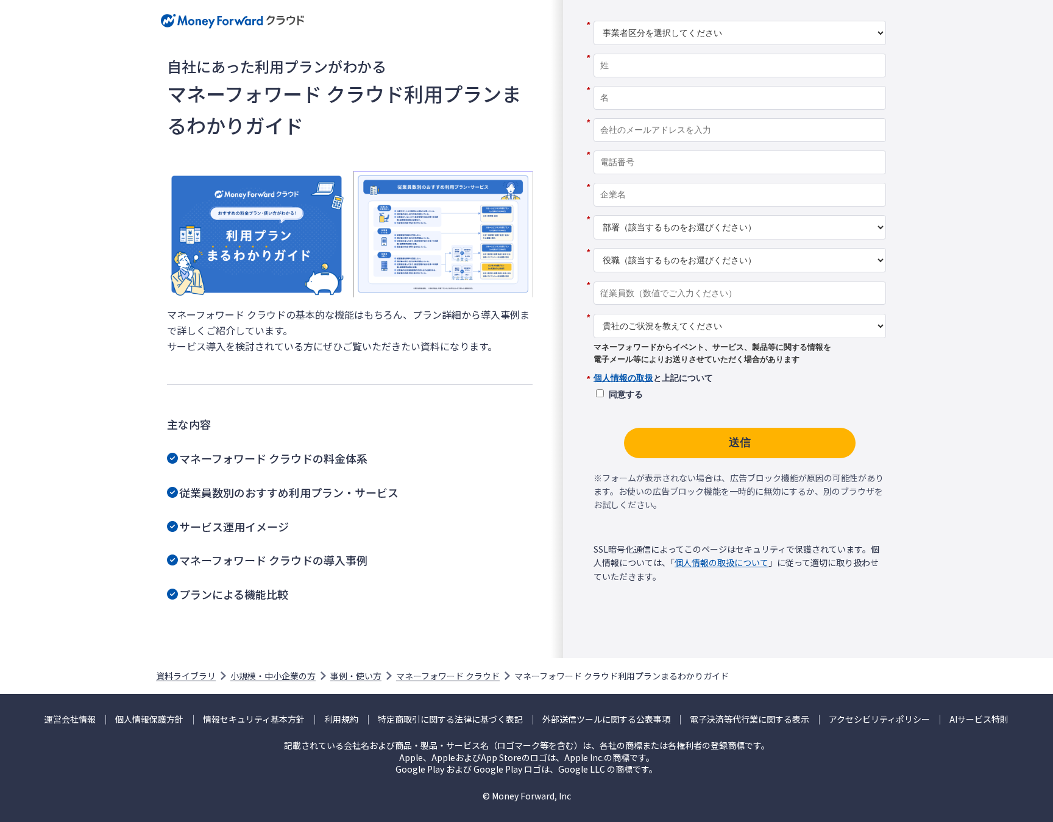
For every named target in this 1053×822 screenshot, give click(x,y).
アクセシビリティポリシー (879, 719)
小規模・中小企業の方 (273, 676)
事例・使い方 (355, 676)
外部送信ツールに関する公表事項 (606, 719)
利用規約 (341, 719)
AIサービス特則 (979, 719)
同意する (626, 394)
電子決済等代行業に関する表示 (749, 719)
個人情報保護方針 (149, 719)
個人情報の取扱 (623, 378)
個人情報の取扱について (721, 562)
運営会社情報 (70, 719)
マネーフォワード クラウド (448, 676)
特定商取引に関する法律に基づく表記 (450, 719)
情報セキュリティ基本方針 (254, 719)
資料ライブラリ (186, 676)
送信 (740, 442)
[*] (740, 16)
